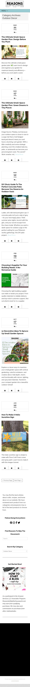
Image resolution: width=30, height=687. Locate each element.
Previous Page (8, 480)
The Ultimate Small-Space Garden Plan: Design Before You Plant (14, 39)
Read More (19, 154)
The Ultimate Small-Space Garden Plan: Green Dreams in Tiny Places (15, 105)
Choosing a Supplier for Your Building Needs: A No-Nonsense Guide (14, 267)
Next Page (17, 480)
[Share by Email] (25, 77)
